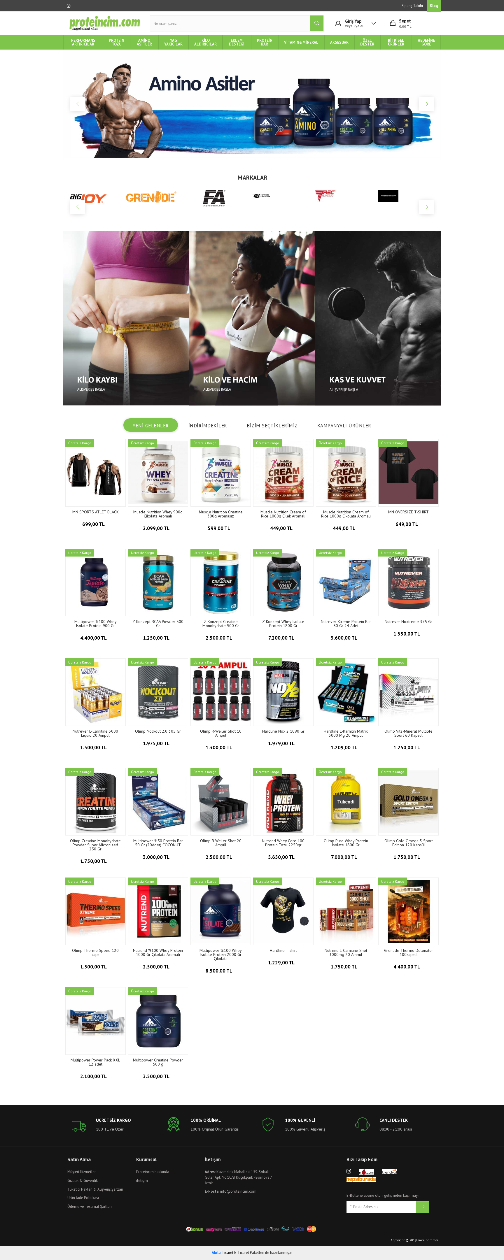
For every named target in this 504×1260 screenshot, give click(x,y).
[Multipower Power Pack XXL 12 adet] (95, 1020)
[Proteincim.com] (104, 23)
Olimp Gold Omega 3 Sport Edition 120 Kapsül (408, 842)
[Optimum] (220, 195)
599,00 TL (219, 528)
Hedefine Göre (426, 42)
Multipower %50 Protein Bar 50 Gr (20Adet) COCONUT (158, 842)
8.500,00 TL (219, 971)
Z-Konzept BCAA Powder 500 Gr (157, 623)
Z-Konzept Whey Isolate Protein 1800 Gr (283, 623)
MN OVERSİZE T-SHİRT (408, 512)
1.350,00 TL (407, 634)
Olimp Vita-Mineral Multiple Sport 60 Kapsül (408, 733)
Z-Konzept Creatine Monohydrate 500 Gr (220, 623)
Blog (434, 5)
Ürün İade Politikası (83, 1197)
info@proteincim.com (230, 1191)
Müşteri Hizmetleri (82, 1171)
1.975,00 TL (156, 743)
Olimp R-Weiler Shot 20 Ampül (221, 842)
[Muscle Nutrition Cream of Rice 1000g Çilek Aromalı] (283, 472)
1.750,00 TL (94, 861)
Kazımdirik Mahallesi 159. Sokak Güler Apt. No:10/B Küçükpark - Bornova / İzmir (238, 1177)
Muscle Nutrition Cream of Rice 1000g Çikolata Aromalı (346, 514)
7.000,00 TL (344, 857)
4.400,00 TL (94, 638)
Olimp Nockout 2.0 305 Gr (158, 731)
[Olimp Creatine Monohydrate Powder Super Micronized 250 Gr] (95, 801)
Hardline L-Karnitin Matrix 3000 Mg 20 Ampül (346, 733)
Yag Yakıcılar (173, 42)
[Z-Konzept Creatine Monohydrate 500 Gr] (220, 582)
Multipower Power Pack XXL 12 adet (95, 1062)
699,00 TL (94, 524)
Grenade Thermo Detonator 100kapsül (408, 952)
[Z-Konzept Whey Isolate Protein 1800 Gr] (283, 582)
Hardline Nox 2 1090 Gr (283, 731)
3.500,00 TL (156, 1076)
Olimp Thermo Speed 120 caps (95, 952)
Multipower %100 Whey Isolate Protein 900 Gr (95, 623)
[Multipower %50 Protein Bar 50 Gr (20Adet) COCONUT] (158, 801)
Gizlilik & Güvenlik (82, 1180)
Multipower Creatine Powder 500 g (158, 1062)
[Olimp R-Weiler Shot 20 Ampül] (220, 801)
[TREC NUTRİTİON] (283, 196)
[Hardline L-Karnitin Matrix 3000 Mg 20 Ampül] (345, 692)
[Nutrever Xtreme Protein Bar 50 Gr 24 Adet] (345, 582)
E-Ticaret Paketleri (249, 1252)
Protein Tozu (116, 42)
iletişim (142, 1180)
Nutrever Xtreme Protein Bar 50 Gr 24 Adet (346, 623)
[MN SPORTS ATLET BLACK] (95, 472)
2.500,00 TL (219, 638)
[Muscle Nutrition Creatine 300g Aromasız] (220, 472)
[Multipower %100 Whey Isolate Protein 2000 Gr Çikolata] (220, 911)
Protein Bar (264, 42)
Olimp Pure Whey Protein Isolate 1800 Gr (346, 842)
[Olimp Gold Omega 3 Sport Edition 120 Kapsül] (408, 801)
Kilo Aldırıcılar (205, 42)
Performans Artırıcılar (83, 42)
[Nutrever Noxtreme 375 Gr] (408, 582)
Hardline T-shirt (283, 950)
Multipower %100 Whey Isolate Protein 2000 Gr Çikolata (221, 954)
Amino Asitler (144, 42)
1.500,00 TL (94, 747)
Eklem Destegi (236, 42)
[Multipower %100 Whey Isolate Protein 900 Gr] (95, 582)
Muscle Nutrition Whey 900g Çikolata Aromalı (158, 514)
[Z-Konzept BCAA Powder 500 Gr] (158, 582)
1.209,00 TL (344, 747)
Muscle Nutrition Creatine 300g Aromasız (221, 514)
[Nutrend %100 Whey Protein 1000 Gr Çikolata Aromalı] (158, 911)
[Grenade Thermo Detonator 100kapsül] (408, 911)
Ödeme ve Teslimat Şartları (89, 1206)
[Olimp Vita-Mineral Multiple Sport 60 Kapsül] (408, 692)
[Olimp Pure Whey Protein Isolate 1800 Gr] (345, 801)
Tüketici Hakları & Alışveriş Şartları (95, 1189)
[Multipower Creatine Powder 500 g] (158, 1020)
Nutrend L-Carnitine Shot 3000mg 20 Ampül (346, 952)
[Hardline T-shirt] (283, 911)
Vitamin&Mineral (301, 42)
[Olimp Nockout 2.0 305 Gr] (158, 692)
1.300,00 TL (219, 747)
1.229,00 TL (281, 962)
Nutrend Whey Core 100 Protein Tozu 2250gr (283, 842)
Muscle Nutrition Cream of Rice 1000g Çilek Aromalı (283, 514)
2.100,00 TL (94, 1076)
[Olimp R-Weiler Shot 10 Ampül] (220, 692)
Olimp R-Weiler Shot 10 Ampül (221, 733)
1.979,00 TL (281, 743)
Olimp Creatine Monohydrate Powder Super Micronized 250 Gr (95, 845)
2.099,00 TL (156, 528)
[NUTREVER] (346, 196)
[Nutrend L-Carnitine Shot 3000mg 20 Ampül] (345, 911)
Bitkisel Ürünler (396, 42)
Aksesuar (339, 42)
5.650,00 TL (281, 857)
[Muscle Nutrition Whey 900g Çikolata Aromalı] (158, 472)
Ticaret (222, 1252)
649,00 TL (407, 524)
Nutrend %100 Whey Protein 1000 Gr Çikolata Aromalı (158, 952)
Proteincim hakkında (152, 1171)
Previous (77, 104)
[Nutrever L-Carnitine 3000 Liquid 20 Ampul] (95, 692)
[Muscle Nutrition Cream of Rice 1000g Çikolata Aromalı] (345, 472)
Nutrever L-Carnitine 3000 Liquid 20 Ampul (95, 733)
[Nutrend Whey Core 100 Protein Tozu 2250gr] (283, 801)
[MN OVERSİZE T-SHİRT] (408, 472)
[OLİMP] (409, 197)
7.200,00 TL (281, 638)
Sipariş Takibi (413, 5)
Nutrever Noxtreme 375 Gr (408, 621)
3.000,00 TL (156, 857)
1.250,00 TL (156, 638)
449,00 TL (281, 528)
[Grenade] (94, 196)
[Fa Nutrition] (157, 198)
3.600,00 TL (344, 638)
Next (426, 104)
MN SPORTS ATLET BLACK (95, 512)
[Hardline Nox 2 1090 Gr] (283, 692)
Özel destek (367, 42)
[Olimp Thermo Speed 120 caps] (95, 911)
